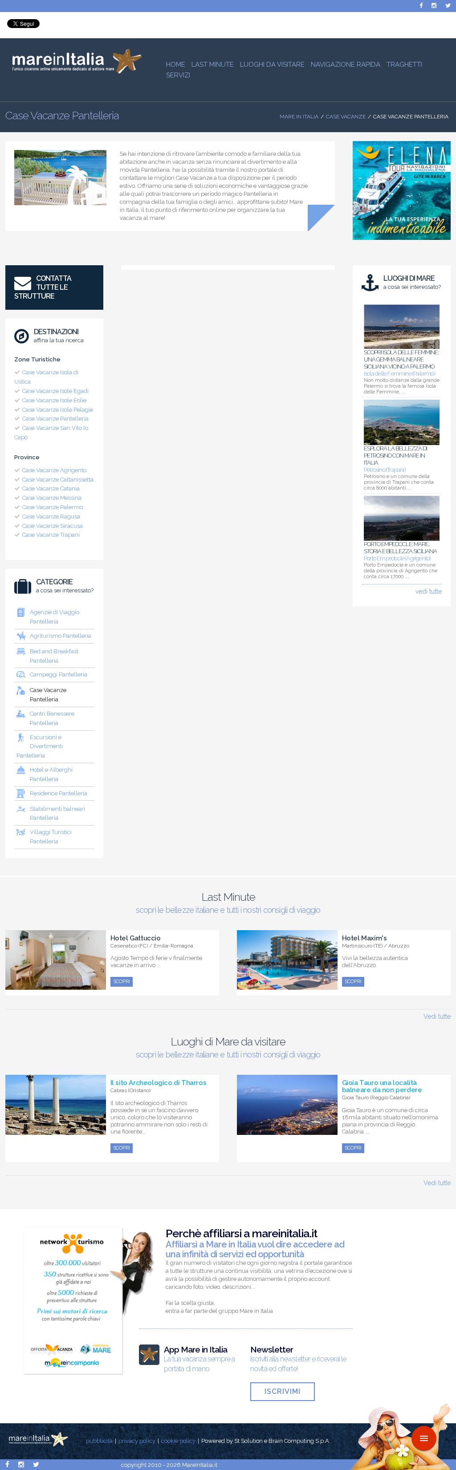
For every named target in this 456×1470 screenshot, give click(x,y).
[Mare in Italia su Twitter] (448, 5)
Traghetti (404, 65)
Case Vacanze (346, 116)
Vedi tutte (437, 1016)
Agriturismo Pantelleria (60, 635)
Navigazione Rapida (345, 65)
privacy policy (136, 1441)
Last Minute (212, 65)
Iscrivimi (283, 1391)
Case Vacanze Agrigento (54, 470)
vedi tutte (428, 591)
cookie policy (178, 1441)
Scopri (121, 981)
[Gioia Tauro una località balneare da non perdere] (287, 1130)
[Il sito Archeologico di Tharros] (55, 1130)
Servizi (178, 75)
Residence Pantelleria (58, 793)
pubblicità (99, 1441)
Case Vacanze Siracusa (52, 525)
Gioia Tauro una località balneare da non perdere (382, 1086)
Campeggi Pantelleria (58, 674)
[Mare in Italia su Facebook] (421, 5)
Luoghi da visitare (272, 65)
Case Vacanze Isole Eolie (54, 400)
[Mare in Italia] (73, 71)
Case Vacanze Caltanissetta (58, 479)
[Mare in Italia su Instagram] (434, 5)
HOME (175, 65)
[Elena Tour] (402, 242)
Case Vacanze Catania (51, 488)
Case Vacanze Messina (51, 497)
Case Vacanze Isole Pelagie (57, 409)
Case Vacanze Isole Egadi (55, 391)
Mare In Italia (299, 116)
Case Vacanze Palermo (52, 507)
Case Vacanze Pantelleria (55, 418)
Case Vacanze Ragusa (51, 516)
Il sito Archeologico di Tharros (158, 1083)
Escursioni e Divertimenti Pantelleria (39, 746)
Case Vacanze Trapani (51, 534)
